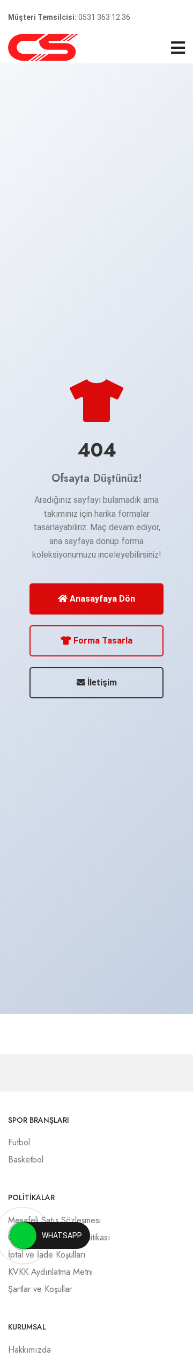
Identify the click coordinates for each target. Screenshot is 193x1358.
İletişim (101, 682)
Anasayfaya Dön (101, 599)
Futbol (19, 1142)
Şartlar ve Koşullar (40, 1289)
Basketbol (25, 1159)
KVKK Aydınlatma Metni (50, 1272)
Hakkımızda (29, 1349)
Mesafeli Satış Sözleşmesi (54, 1220)
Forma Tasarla (101, 640)
